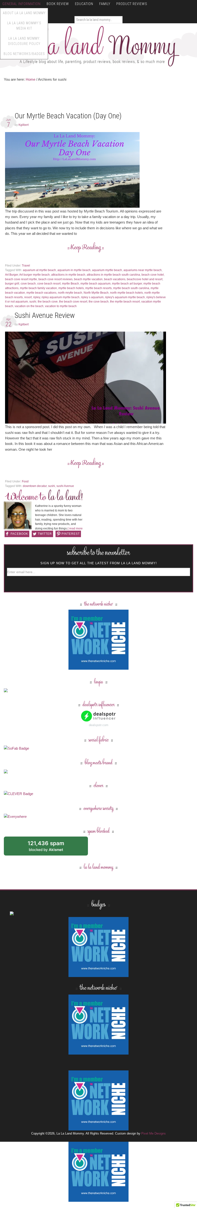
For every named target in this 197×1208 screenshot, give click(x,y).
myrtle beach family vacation (38, 288)
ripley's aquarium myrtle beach (125, 297)
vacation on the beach (29, 306)
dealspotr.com (98, 725)
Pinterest (71, 533)
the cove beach (99, 301)
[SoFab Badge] (16, 748)
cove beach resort (49, 283)
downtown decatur (35, 486)
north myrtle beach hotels (126, 292)
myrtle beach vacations (41, 292)
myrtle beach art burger (127, 283)
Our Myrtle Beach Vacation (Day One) (68, 115)
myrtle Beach (70, 283)
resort (28, 297)
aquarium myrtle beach (107, 270)
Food (25, 481)
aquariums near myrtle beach (142, 270)
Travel (26, 265)
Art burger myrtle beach (34, 274)
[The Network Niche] (98, 667)
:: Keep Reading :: (86, 247)
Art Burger (11, 274)
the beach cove (48, 301)
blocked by (51, 848)
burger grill (12, 283)
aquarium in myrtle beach (74, 270)
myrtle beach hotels (71, 288)
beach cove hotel (153, 274)
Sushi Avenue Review (45, 315)
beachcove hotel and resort (144, 279)
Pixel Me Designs (153, 1133)
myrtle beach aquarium (95, 283)
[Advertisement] (91, 98)
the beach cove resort (73, 301)
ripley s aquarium (92, 297)
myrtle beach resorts (98, 288)
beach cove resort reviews (55, 279)
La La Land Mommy (98, 46)
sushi (32, 301)
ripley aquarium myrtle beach (61, 297)
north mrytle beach (70, 292)
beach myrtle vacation (88, 279)
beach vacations (114, 279)
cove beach (28, 283)
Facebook (19, 533)
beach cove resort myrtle (21, 279)
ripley (36, 297)
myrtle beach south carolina (131, 288)
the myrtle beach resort (125, 301)
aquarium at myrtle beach (39, 270)
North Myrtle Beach (96, 292)
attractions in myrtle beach (68, 274)
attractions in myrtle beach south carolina (113, 274)
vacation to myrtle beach (61, 306)
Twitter (45, 533)
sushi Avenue (65, 486)
